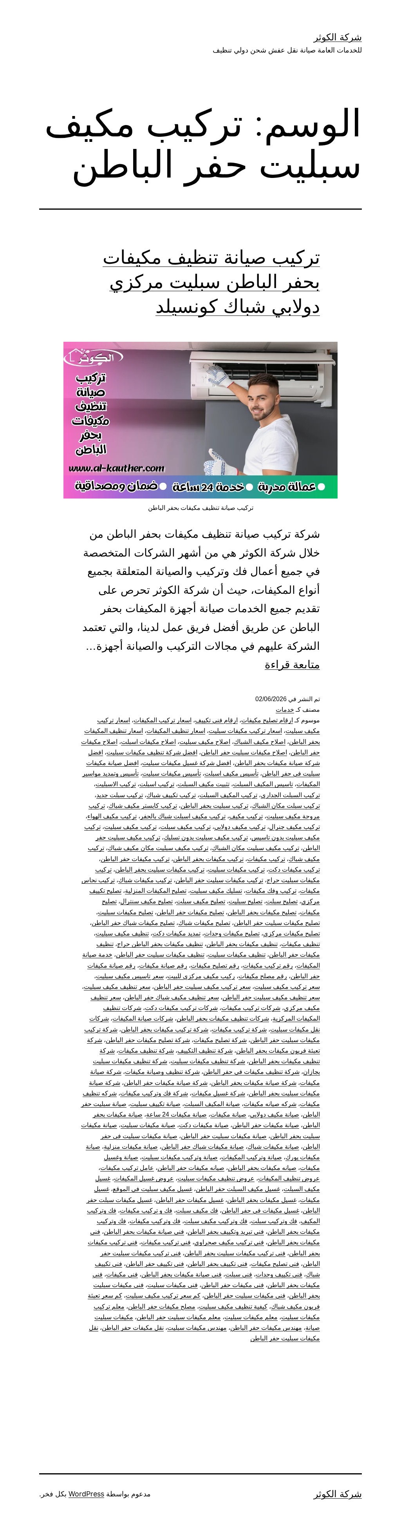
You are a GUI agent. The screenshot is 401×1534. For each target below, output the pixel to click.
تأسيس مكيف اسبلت (231, 773)
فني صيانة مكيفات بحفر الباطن (181, 1274)
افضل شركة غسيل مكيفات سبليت (186, 763)
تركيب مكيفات (266, 859)
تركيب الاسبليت (116, 784)
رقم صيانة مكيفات (163, 965)
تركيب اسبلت (156, 784)
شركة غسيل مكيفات (218, 1093)
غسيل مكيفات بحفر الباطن (261, 1200)
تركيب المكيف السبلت (228, 795)
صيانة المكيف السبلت (212, 1104)
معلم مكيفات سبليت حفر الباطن (179, 1317)
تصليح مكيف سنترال (146, 901)
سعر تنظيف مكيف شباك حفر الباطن (172, 997)
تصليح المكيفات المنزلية (155, 890)
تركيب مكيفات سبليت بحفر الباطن (159, 869)
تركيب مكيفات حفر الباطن (135, 859)
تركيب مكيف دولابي (240, 826)
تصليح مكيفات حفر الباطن (190, 912)
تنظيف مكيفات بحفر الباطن (242, 944)
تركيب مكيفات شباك (145, 880)
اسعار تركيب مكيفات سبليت (245, 730)
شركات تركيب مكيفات (250, 1008)
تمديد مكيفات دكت (176, 933)
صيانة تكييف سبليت (155, 1104)
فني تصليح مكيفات (275, 1263)
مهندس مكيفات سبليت (197, 1327)
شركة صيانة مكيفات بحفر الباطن (253, 1082)
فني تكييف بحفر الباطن (217, 1263)
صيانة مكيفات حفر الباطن (265, 1125)
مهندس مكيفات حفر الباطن (266, 1327)
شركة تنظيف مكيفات (146, 1050)
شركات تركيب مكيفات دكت (181, 1008)
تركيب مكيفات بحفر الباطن (208, 859)
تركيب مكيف (246, 816)
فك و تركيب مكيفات (146, 1210)
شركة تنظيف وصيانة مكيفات (162, 1071)
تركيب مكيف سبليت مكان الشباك (255, 848)
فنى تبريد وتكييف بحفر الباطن (226, 1231)
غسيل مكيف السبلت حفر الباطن (238, 1189)
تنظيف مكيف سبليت (122, 933)
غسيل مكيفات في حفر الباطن (260, 1210)
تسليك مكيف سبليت (216, 890)
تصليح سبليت (245, 901)
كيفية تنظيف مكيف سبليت (233, 1306)
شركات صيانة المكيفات (142, 1018)
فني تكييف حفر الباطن (155, 1263)
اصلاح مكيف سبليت (204, 741)
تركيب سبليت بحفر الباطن (214, 805)
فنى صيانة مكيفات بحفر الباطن (144, 1231)
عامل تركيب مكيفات (127, 1167)
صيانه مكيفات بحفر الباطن (262, 1167)
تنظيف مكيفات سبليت (237, 954)
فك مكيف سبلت (197, 1210)
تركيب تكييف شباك (171, 795)
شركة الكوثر (338, 37)
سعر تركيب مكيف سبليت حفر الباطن (202, 986)
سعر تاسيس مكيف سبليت (130, 976)
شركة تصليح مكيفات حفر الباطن (148, 1040)
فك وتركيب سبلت (274, 1221)
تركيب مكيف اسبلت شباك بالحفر (183, 816)
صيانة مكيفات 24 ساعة (176, 1114)
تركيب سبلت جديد (119, 795)
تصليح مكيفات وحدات (232, 933)
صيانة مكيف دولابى (274, 1114)
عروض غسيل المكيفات (144, 1178)
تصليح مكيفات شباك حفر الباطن (133, 922)
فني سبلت (238, 1274)
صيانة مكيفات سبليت (148, 1125)
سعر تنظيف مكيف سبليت (117, 986)
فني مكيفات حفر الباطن (232, 1285)
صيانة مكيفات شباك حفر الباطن (202, 1146)
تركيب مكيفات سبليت (236, 869)
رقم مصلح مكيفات (262, 976)
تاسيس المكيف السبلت (263, 784)
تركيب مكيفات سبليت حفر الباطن (219, 880)
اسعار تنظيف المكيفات (175, 730)
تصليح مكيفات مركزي (291, 933)
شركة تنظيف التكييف (205, 1050)
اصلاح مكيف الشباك (259, 741)
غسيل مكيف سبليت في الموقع (152, 1189)
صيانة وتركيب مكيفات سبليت (180, 1157)
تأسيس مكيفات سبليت (171, 773)
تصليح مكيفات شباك (204, 922)
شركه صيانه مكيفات (270, 1104)
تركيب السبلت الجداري (290, 795)
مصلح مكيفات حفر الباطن (161, 1306)
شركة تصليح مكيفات (220, 1040)
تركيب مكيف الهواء (112, 816)
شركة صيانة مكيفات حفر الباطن (166, 1082)
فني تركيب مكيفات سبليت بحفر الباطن (234, 1253)
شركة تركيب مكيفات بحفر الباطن (164, 1029)
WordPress (86, 1494)
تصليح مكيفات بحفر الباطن (262, 912)
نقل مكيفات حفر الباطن (133, 1327)
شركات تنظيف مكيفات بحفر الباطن (223, 1018)
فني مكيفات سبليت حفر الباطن (244, 1295)
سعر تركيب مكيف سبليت (287, 986)
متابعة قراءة (292, 664)
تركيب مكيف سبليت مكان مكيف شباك (158, 848)
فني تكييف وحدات (279, 1274)
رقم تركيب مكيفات (268, 965)
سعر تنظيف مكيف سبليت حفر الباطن (271, 997)
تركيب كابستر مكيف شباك (142, 805)
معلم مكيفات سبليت (251, 1317)
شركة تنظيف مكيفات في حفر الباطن (251, 1071)
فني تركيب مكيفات (166, 1242)
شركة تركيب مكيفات (239, 1029)
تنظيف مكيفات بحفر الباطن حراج (160, 944)
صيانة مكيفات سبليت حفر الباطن (224, 1136)
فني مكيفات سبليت (172, 1285)
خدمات (285, 709)
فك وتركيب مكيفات (155, 1221)
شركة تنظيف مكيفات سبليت (208, 1061)
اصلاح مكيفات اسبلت (148, 741)
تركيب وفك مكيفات (271, 890)
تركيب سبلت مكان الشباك (286, 805)
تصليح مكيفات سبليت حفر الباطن (277, 922)
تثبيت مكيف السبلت (203, 784)
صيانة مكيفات (228, 1114)
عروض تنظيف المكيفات (289, 1178)
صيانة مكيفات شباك (273, 1146)
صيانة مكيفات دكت (204, 1125)
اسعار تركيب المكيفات (162, 720)
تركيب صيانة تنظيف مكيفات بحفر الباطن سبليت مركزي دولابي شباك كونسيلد (211, 281)
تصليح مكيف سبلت (200, 901)
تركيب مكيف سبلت (185, 826)
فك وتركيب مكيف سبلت (215, 1221)
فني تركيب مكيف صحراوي (229, 1242)
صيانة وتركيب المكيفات (251, 1157)
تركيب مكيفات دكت (294, 869)
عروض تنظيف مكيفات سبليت (216, 1178)
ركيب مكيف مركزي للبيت (201, 976)
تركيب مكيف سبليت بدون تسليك (206, 837)
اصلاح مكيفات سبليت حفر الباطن (244, 752)
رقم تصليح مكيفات (215, 965)
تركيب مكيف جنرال (294, 826)
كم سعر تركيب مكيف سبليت (163, 1295)
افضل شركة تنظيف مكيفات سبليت (152, 752)
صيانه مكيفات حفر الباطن (190, 1167)
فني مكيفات (122, 1274)
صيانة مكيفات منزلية (131, 1146)
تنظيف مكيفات (300, 944)
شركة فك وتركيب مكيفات (154, 1093)
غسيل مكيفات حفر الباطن (190, 1200)
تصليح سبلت (282, 901)
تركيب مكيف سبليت (130, 826)
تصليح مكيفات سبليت (125, 912)
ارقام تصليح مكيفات (267, 720)
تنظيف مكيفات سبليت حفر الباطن (160, 954)
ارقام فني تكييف (216, 720)
